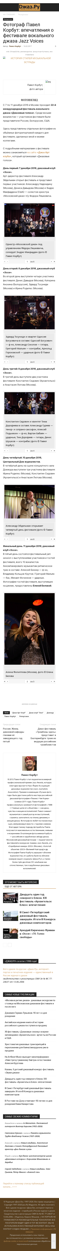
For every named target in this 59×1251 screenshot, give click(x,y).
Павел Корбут (15, 46)
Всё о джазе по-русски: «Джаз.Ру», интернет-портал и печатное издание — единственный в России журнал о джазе (28, 972)
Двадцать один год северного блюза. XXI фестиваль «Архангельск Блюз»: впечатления (28, 1080)
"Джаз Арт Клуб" (19, 713)
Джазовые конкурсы (8, 919)
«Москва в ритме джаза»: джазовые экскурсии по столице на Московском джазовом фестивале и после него (30, 1003)
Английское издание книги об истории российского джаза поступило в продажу (26, 1024)
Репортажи (23, 14)
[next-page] (10, 945)
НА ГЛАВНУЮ (9, 14)
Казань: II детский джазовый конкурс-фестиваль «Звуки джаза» (29, 1071)
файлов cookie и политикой (16, 1241)
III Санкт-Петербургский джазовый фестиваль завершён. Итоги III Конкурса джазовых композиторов (28, 1091)
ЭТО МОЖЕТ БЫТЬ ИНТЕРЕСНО (21, 882)
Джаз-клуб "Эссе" (36, 713)
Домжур (50, 713)
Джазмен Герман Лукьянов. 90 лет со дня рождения (26, 1014)
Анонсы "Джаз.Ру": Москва (8, 936)
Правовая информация (41, 1229)
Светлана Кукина (13, 1133)
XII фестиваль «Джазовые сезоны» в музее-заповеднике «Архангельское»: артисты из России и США (30, 1035)
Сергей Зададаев (13, 1168)
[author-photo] (29, 770)
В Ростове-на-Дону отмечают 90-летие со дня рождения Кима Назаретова (28, 1102)
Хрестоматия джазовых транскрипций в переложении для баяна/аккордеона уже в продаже (26, 1047)
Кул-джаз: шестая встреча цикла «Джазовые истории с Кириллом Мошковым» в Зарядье (28, 1159)
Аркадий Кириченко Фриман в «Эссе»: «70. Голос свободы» (37, 934)
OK (53, 1241)
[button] (5, 7)
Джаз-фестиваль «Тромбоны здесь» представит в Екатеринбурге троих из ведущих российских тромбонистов (43, 736)
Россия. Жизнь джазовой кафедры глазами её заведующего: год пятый (13, 735)
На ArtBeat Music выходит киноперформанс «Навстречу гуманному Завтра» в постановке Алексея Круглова (28, 1060)
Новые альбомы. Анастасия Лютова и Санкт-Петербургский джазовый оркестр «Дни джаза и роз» (26, 1146)
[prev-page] (5, 945)
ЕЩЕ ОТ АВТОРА (13, 886)
